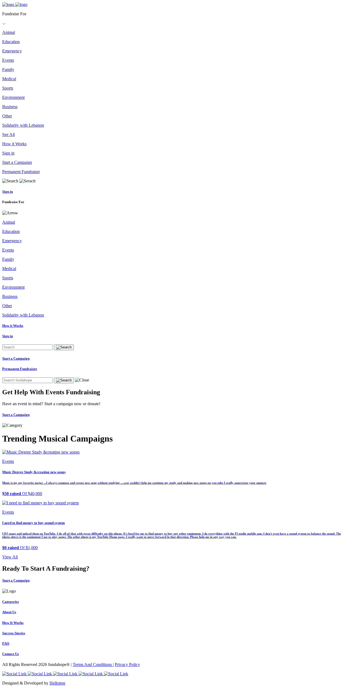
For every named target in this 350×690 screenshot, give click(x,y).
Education (11, 41)
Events (8, 60)
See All (8, 134)
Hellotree (57, 683)
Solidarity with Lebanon (23, 125)
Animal (8, 32)
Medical (9, 78)
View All (10, 557)
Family (8, 69)
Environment (13, 97)
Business (10, 106)
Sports (7, 88)
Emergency (12, 51)
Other (7, 116)
